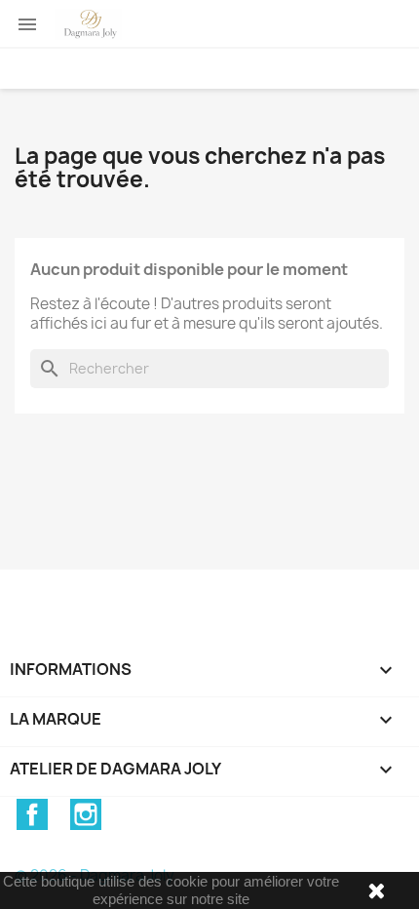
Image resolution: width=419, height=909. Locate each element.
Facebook (32, 814)
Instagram (85, 814)
